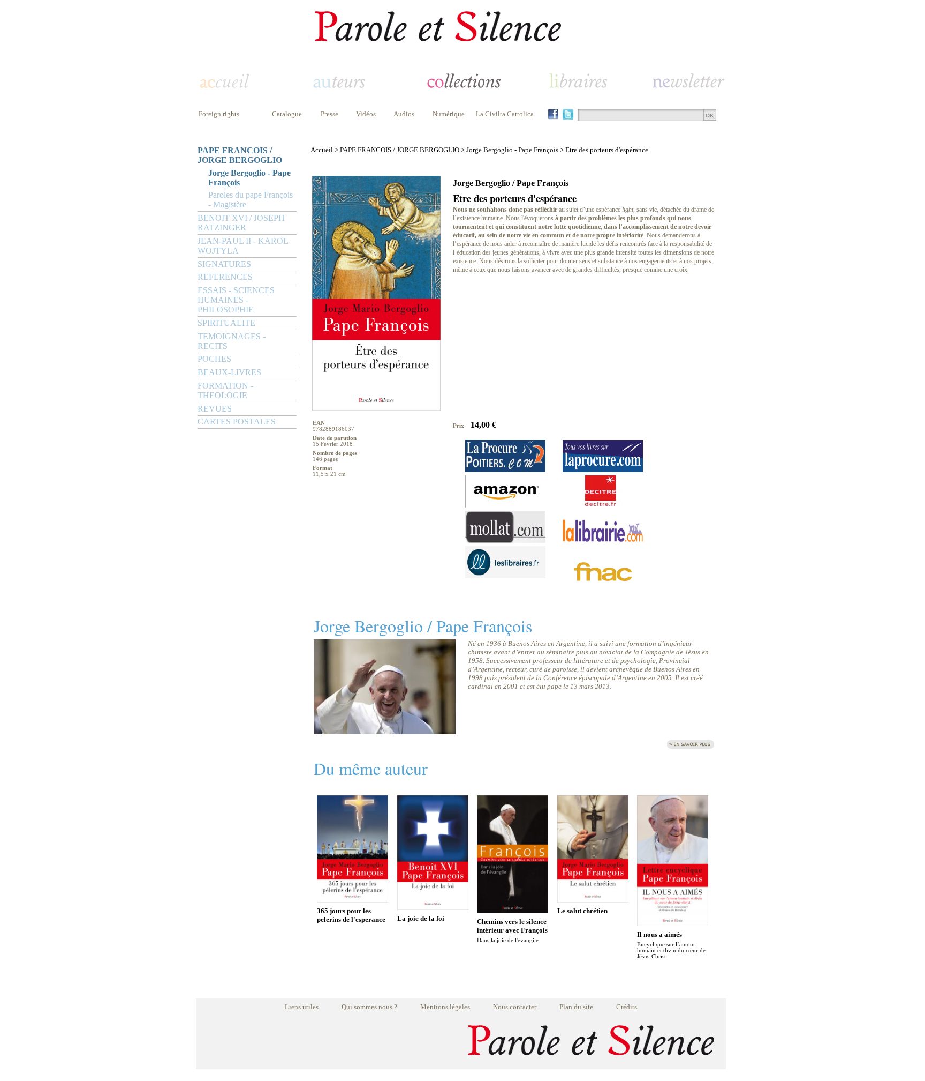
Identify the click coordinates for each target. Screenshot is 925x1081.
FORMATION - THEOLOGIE (225, 390)
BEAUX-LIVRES (229, 372)
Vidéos (366, 114)
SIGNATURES (224, 264)
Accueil (321, 150)
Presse (329, 114)
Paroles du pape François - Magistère (250, 199)
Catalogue (287, 114)
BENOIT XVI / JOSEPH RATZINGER (241, 222)
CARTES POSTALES (237, 421)
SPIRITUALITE (226, 322)
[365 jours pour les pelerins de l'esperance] (352, 899)
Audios (403, 114)
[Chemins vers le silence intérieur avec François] (512, 910)
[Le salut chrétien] (592, 899)
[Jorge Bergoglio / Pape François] (385, 731)
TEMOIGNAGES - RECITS (232, 341)
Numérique (449, 114)
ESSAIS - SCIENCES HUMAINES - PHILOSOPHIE (236, 300)
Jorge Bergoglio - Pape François (249, 177)
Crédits (626, 1007)
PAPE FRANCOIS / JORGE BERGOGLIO (240, 155)
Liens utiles (302, 1007)
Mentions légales (445, 1007)
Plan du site (576, 1007)
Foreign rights (219, 114)
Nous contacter (514, 1007)
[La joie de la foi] (432, 907)
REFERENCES (225, 276)
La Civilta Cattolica (505, 114)
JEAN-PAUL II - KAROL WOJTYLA (243, 245)
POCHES (214, 358)
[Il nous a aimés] (672, 923)
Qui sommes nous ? (369, 1007)
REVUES (215, 408)
